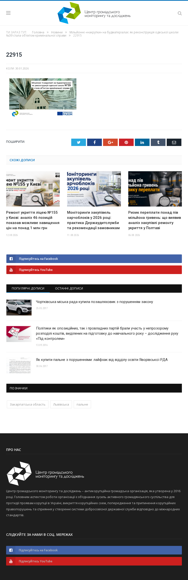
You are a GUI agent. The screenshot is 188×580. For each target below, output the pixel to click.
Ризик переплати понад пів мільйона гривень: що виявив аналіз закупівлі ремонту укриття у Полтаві (154, 220)
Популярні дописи (28, 288)
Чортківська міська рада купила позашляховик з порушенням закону (94, 302)
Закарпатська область (28, 404)
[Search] (180, 13)
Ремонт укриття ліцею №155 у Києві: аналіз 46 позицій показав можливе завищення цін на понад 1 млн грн (32, 220)
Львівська (61, 404)
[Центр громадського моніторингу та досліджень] (94, 12)
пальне (82, 404)
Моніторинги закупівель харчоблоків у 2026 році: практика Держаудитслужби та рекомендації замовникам (93, 220)
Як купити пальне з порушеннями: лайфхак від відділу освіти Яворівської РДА (102, 359)
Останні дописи (69, 288)
